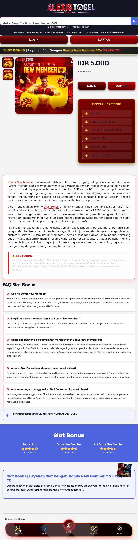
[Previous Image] (18, 86)
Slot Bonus (51, 206)
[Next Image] (70, 86)
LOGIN (34, 39)
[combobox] (65, 21)
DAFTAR (104, 39)
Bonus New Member (21, 182)
